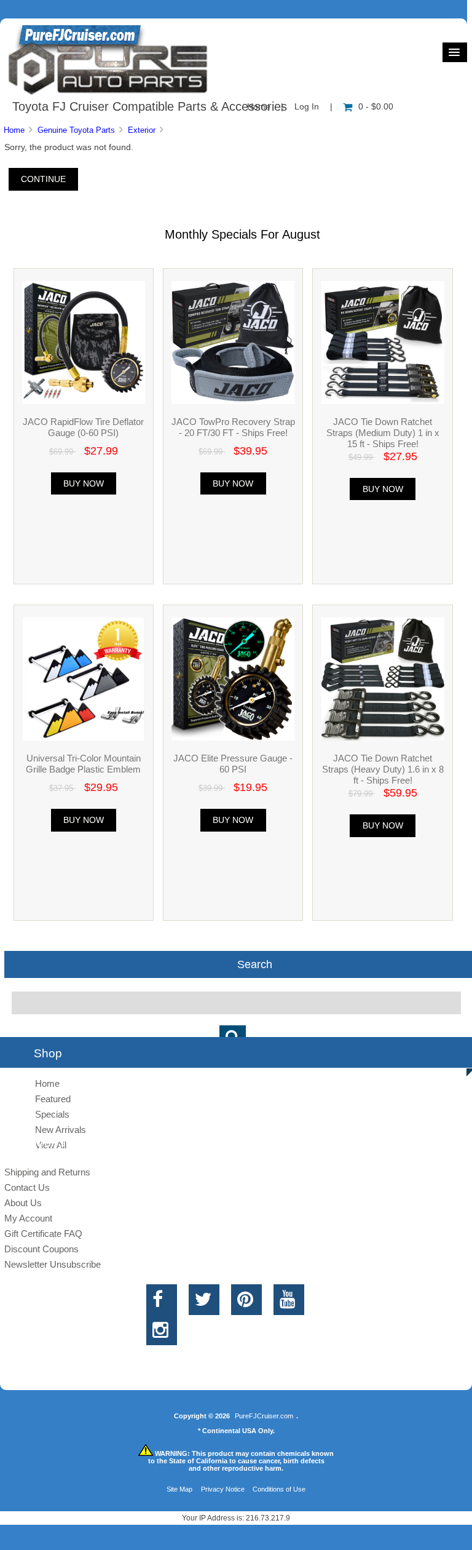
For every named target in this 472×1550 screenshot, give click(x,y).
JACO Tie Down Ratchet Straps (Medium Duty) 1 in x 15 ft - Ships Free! (382, 432)
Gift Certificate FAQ (43, 1233)
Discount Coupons (41, 1249)
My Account (28, 1218)
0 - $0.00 (375, 106)
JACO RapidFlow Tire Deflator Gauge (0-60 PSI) (83, 427)
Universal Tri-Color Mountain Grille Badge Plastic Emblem (83, 763)
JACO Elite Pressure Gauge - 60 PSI (233, 763)
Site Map (179, 1489)
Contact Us (27, 1187)
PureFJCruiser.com (264, 1416)
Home (14, 130)
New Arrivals (60, 1129)
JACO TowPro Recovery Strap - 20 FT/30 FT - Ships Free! (233, 427)
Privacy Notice (223, 1489)
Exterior (141, 130)
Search (254, 964)
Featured (53, 1099)
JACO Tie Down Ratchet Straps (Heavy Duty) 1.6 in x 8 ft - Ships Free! (383, 769)
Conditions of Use (279, 1489)
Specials (52, 1114)
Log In (306, 106)
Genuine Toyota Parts (76, 130)
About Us (23, 1203)
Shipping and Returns (47, 1172)
